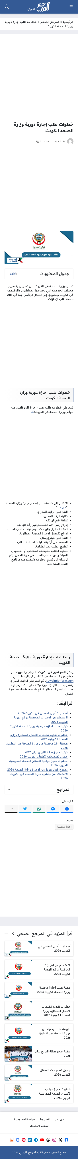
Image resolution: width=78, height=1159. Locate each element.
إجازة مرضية (64, 826)
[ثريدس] (48, 1140)
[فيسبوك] (66, 809)
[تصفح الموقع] (71, 6)
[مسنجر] (52, 809)
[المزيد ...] (11, 809)
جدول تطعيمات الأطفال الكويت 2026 (44, 756)
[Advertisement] (39, 78)
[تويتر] (25, 809)
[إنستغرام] (54, 1140)
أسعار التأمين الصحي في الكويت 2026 (43, 713)
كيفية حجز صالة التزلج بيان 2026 (46, 752)
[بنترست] (23, 1140)
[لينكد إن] (29, 1140)
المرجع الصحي (49, 22)
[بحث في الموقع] (7, 6)
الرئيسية (67, 22)
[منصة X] (60, 1140)
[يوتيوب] (42, 1140)
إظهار (13, 273)
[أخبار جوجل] (17, 1140)
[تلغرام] (35, 1140)
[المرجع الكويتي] (39, 7)
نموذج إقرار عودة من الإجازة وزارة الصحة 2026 (37, 769)
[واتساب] (39, 809)
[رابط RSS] (11, 1140)
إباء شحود (60, 141)
